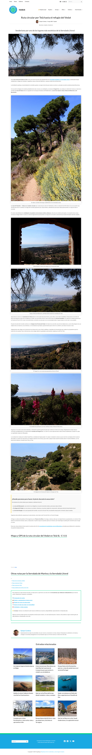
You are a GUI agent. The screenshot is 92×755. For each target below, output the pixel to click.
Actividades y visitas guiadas (21, 607)
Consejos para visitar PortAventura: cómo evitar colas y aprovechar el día (23, 720)
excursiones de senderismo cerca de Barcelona (50, 526)
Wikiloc (16, 567)
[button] (52, 10)
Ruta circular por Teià (17, 585)
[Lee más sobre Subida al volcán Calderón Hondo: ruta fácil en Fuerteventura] (22, 683)
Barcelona (41, 25)
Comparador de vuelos (19, 598)
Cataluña (45, 25)
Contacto (62, 751)
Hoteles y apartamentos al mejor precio (23, 600)
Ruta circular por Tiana (17, 583)
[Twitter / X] (70, 741)
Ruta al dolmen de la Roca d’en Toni (20, 587)
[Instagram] (64, 1)
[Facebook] (60, 1)
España (55, 21)
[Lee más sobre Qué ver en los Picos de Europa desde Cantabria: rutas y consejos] (45, 683)
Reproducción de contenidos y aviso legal (50, 751)
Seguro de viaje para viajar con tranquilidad (24, 604)
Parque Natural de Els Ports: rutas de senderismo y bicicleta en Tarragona (45, 720)
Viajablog (22, 10)
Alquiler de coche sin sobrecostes (22, 602)
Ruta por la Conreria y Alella (18, 580)
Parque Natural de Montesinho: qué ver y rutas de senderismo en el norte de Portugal (68, 668)
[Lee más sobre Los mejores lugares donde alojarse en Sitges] (22, 656)
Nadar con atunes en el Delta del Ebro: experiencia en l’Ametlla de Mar (67, 695)
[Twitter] (62, 1)
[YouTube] (66, 1)
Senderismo (50, 25)
